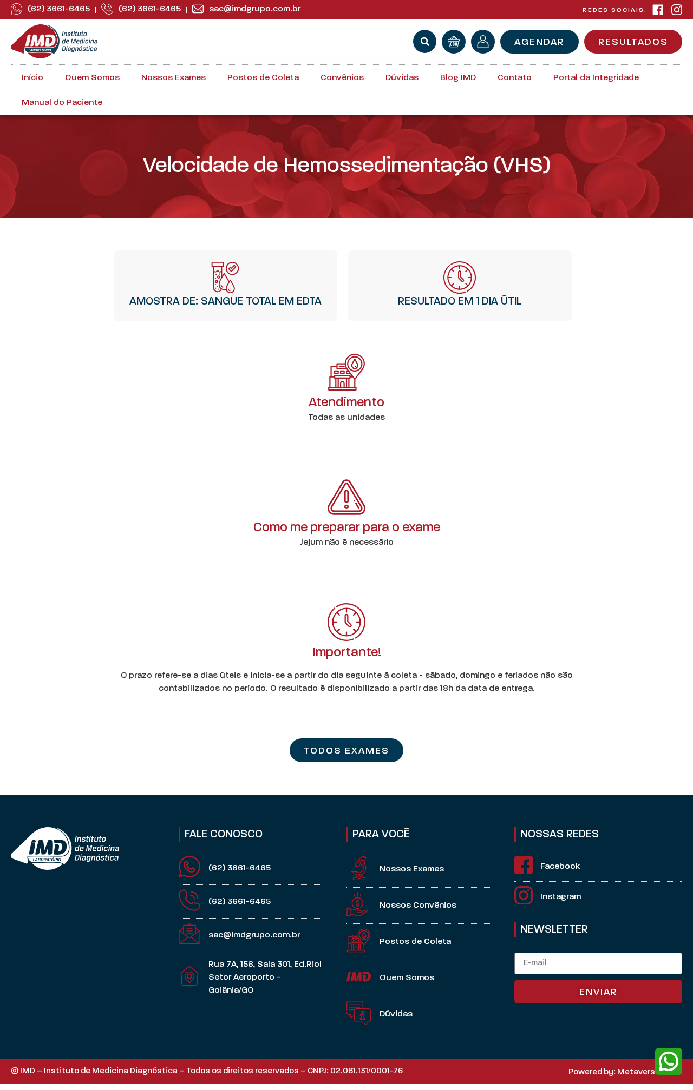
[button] (424, 41)
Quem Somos (92, 78)
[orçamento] (454, 42)
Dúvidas (402, 78)
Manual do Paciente (62, 102)
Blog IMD (458, 78)
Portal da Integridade (596, 78)
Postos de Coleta (263, 78)
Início (32, 78)
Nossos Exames (173, 78)
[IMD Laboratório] (657, 9)
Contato (515, 78)
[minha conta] (483, 42)
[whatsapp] (668, 1061)
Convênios (342, 78)
